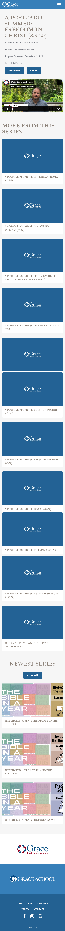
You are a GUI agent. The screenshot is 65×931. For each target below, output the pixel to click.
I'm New (25, 909)
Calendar (43, 903)
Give (30, 903)
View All (32, 675)
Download (14, 70)
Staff (19, 903)
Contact (39, 909)
